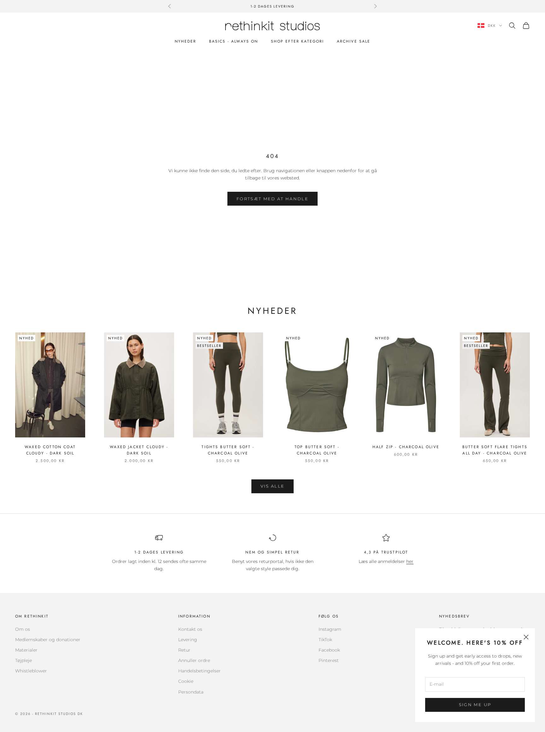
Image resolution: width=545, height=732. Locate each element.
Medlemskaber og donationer (47, 639)
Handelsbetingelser (199, 671)
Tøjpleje (23, 660)
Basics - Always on (233, 41)
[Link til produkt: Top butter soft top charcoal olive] (317, 384)
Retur (184, 650)
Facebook (329, 650)
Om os (22, 629)
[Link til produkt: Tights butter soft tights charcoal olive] (228, 384)
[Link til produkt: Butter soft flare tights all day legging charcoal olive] (495, 384)
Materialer (26, 650)
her (409, 561)
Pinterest (329, 660)
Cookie (185, 681)
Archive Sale (354, 41)
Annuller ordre (194, 660)
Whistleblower (31, 671)
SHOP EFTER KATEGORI (297, 41)
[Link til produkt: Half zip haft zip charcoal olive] (406, 384)
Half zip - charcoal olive (405, 447)
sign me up (475, 704)
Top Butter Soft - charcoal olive (317, 450)
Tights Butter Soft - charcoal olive (228, 450)
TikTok (325, 639)
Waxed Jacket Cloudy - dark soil (139, 450)
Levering (187, 639)
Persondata (190, 692)
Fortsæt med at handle (272, 198)
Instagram (330, 629)
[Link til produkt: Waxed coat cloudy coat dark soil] (50, 384)
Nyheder (185, 41)
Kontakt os (190, 629)
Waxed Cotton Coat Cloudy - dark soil (50, 450)
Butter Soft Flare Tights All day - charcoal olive (494, 450)
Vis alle (273, 486)
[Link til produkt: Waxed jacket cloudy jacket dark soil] (139, 384)
